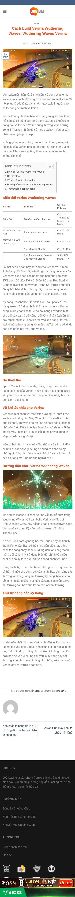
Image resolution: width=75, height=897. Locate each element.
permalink (60, 691)
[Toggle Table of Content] (49, 167)
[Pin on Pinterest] (47, 679)
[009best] (37, 11)
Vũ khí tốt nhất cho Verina (21, 180)
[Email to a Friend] (41, 679)
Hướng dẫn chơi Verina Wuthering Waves (30, 184)
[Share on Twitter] (34, 679)
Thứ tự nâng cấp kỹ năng (21, 188)
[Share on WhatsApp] (21, 679)
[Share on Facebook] (27, 679)
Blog (37, 24)
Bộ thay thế (13, 175)
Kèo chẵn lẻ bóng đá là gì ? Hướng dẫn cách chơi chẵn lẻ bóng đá (20, 730)
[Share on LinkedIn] (54, 679)
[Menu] (5, 11)
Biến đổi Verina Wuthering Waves (25, 171)
